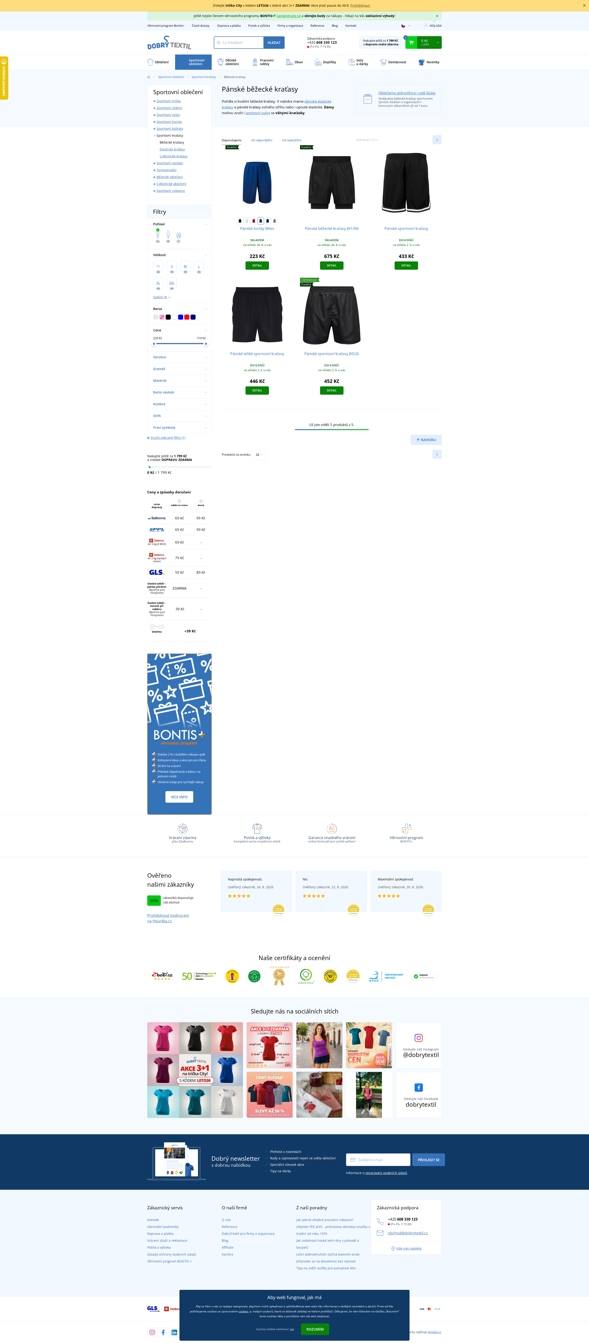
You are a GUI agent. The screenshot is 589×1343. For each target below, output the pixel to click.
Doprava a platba (229, 25)
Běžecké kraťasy (172, 142)
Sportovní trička (168, 101)
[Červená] (254, 221)
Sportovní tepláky (169, 163)
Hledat (274, 42)
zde (292, 1329)
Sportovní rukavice (170, 190)
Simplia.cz (434, 1332)
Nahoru (428, 439)
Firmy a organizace (290, 25)
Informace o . (377, 1173)
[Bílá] (247, 221)
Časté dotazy (201, 25)
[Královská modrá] (260, 221)
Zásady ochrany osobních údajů (171, 1254)
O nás (226, 1220)
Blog (335, 25)
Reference (317, 25)
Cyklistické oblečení (171, 184)
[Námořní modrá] (267, 221)
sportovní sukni (257, 112)
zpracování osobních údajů (386, 1173)
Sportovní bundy (169, 121)
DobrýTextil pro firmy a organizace (248, 1233)
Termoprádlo (166, 170)
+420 (322, 42)
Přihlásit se (428, 1160)
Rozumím (315, 1329)
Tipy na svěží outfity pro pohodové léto (326, 1268)
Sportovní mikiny (169, 108)
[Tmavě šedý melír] (274, 221)
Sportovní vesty (168, 115)
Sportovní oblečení (171, 77)
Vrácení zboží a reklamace (167, 1240)
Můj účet (436, 25)
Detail (257, 265)
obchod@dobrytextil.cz (408, 1233)
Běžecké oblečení (169, 177)
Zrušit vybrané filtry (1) (168, 437)
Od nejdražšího (291, 140)
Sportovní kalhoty (169, 128)
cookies (243, 1311)
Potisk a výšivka (259, 25)
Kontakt (350, 25)
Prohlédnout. (360, 5)
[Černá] (240, 221)
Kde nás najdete (409, 1248)
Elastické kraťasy (172, 149)
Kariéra (227, 1254)
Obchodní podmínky (163, 1226)
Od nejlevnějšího (261, 140)
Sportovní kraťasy (204, 77)
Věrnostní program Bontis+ (165, 25)
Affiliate (228, 1247)
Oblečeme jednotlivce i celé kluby (407, 93)
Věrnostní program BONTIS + (169, 1261)
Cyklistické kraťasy (174, 156)
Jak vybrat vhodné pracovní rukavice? (324, 1220)
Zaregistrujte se (289, 16)
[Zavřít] (584, 5)
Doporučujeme (231, 140)
